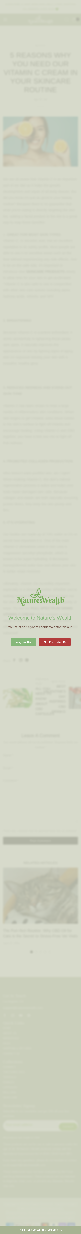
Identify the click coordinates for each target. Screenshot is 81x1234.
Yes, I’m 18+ (23, 642)
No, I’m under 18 (55, 642)
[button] (40, 1230)
